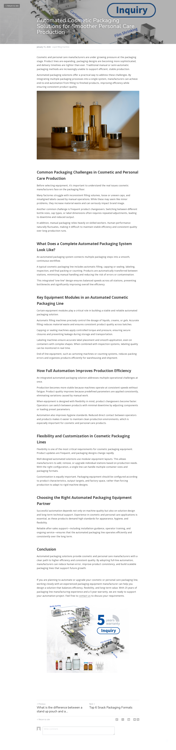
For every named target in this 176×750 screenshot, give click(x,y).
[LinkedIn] (128, 719)
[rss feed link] (138, 719)
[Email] (134, 719)
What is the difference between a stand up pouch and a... (59, 709)
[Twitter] (122, 719)
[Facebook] (117, 719)
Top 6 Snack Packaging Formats (110, 707)
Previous (42, 704)
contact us (85, 595)
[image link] (88, 636)
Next (91, 704)
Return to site (13, 6)
